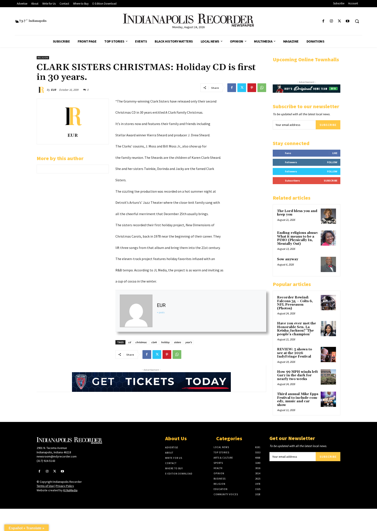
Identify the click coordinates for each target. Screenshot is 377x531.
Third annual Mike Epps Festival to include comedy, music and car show (297, 399)
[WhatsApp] (261, 87)
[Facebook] (323, 21)
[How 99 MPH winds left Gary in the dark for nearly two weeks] (328, 377)
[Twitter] (340, 21)
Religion (43, 57)
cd (129, 342)
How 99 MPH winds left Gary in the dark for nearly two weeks (297, 375)
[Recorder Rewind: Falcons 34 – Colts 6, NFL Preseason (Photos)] (328, 302)
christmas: (141, 342)
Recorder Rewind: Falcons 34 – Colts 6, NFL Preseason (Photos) (295, 302)
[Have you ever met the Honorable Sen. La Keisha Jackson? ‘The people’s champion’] (328, 328)
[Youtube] (348, 21)
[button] (357, 21)
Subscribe (328, 125)
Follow (332, 162)
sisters (177, 342)
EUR (53, 90)
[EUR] (42, 90)
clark (154, 342)
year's (188, 342)
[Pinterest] (251, 87)
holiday (165, 342)
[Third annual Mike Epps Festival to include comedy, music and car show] (328, 399)
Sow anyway (287, 259)
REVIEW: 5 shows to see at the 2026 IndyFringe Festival (294, 353)
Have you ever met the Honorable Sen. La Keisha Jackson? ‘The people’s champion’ (296, 328)
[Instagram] (331, 21)
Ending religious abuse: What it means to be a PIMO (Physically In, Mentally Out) (297, 238)
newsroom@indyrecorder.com (57, 456)
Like (334, 153)
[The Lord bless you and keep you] (328, 216)
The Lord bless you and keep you (297, 213)
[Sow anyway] (328, 264)
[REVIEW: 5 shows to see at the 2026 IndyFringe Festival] (328, 354)
